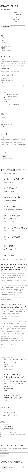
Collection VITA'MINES (14, 179)
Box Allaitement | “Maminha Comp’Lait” (14, 375)
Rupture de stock (8, 366)
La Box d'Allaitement (13, 206)
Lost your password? (6, 46)
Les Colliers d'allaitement (15, 227)
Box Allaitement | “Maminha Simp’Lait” (13, 396)
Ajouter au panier (8, 388)
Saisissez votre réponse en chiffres (10, 71)
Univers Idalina (9, 6)
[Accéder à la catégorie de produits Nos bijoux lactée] (9, 191)
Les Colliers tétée (12, 236)
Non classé (9, 255)
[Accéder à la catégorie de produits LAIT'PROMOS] (8, 182)
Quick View (7, 368)
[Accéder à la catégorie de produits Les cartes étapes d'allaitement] (13, 209)
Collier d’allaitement (17, 14)
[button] (14, 83)
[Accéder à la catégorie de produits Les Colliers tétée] (9, 230)
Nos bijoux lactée (12, 197)
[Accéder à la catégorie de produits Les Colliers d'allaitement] (11, 221)
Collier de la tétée (17, 16)
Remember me (6, 44)
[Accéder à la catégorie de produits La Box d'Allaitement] (10, 200)
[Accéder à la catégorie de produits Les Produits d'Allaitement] (11, 240)
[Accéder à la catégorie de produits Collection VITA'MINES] (10, 173)
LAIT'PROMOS (10, 188)
